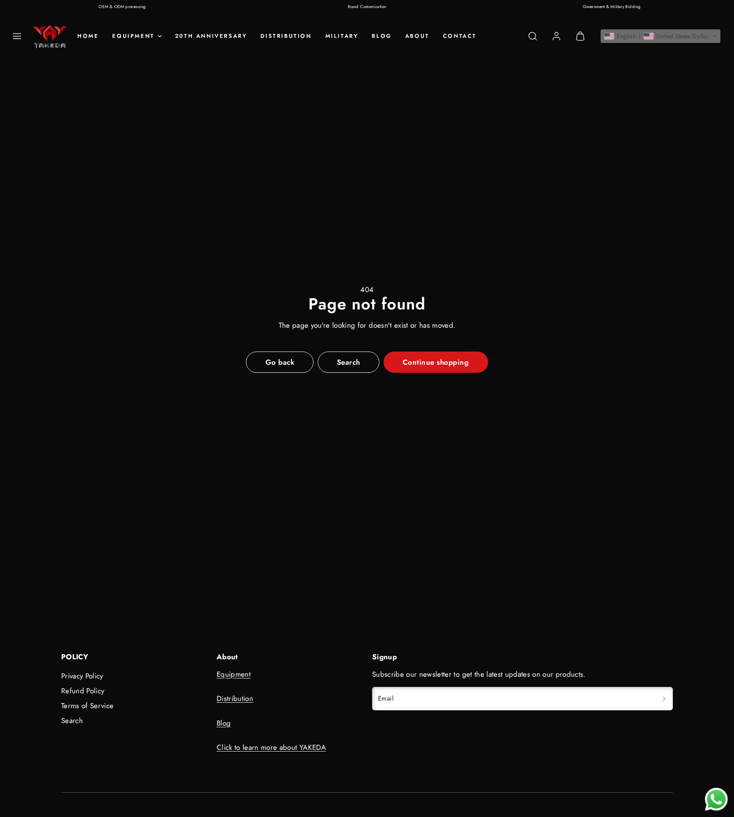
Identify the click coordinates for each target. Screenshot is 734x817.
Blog (381, 36)
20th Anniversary (211, 36)
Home (88, 36)
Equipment (234, 674)
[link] (556, 36)
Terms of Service (87, 706)
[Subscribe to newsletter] (664, 698)
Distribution (285, 36)
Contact (460, 36)
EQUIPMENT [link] (133, 36)
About (417, 36)
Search (72, 720)
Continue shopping (436, 362)
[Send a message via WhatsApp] (716, 799)
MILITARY (342, 36)
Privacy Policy (82, 676)
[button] (17, 36)
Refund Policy (82, 691)
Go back (280, 362)
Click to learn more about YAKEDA (271, 747)
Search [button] (348, 362)
